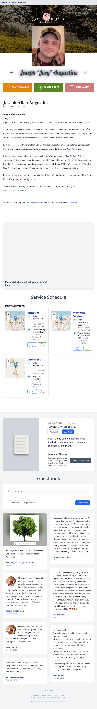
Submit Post (83, 502)
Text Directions (32, 345)
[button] (15, 318)
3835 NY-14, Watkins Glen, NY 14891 (38, 384)
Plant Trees (42, 345)
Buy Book (68, 432)
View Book (54, 432)
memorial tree (33, 202)
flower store (71, 202)
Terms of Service (55, 698)
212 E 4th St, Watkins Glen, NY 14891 (38, 337)
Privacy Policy (41, 698)
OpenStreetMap (51, 702)
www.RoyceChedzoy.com (14, 190)
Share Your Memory (80, 460)
